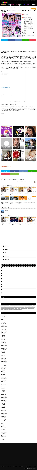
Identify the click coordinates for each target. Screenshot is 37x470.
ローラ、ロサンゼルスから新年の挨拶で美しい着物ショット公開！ (22, 193)
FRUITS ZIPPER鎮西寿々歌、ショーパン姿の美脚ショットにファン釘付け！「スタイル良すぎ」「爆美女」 (17, 281)
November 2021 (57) (4, 397)
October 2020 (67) (3, 416)
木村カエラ (8, 166)
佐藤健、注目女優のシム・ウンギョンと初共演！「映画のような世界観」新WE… (14, 202)
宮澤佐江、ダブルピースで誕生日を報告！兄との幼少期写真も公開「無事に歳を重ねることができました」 (17, 286)
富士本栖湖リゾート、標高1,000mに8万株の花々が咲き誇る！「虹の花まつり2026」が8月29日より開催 (17, 278)
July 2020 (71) (3, 420)
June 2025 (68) (3, 335)
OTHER (28, 4)
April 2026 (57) (3, 320)
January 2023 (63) (3, 377)
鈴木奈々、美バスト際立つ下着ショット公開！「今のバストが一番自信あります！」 (14, 289)
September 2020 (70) (4, 417)
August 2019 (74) (3, 436)
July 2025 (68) (3, 333)
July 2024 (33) (3, 351)
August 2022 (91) (3, 384)
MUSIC (24, 4)
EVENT (21, 4)
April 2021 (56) (3, 407)
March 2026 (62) (3, 322)
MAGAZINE (17, 4)
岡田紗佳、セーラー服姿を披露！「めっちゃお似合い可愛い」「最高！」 (12, 267)
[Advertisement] (18, 47)
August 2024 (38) (3, 349)
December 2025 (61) (4, 326)
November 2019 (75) (4, 432)
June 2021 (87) (3, 404)
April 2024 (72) (3, 355)
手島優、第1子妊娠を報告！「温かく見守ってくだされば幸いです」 (31, 202)
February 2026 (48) (3, 323)
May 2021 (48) (3, 406)
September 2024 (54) (4, 348)
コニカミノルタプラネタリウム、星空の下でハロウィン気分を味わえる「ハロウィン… (14, 224)
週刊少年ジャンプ (17, 309)
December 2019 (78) (4, 430)
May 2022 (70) (3, 388)
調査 (13, 309)
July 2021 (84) (3, 403)
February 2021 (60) (3, 410)
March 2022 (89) (3, 391)
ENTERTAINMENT (3, 4)
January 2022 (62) (3, 394)
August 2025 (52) (3, 332)
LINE (6, 252)
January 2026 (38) (3, 325)
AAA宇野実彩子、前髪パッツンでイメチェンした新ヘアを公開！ (31, 193)
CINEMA (9, 4)
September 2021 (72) (4, 400)
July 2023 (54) (3, 368)
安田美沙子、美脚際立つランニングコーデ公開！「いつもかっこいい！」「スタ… (5, 194)
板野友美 (2, 309)
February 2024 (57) (3, 358)
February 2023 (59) (3, 375)
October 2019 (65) (3, 433)
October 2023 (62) (3, 364)
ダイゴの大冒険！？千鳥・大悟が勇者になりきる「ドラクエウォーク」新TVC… (5, 202)
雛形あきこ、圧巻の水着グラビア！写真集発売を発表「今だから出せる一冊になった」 (14, 270)
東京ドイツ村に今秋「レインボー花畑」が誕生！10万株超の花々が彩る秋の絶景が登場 (14, 275)
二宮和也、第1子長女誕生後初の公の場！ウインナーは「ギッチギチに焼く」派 (22, 202)
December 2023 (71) (4, 361)
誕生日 (12, 309)
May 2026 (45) (3, 319)
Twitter (6, 249)
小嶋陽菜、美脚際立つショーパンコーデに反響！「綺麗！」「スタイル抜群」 (5, 224)
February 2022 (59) (3, 393)
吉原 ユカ (6, 210)
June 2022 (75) (3, 387)
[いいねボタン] (2, 113)
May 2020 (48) (3, 423)
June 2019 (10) (3, 439)
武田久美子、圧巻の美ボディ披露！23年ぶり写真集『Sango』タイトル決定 (13, 292)
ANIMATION (12, 4)
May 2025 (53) (3, 336)
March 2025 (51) (3, 339)
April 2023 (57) (3, 372)
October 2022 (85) (3, 381)
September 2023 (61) (4, 365)
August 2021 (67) (3, 401)
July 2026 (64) (3, 316)
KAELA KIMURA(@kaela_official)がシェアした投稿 (12, 101)
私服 (6, 309)
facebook (7, 246)
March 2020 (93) (3, 426)
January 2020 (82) (3, 429)
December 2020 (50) (4, 413)
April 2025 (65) (3, 338)
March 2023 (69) (3, 374)
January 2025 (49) (3, 342)
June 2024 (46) (3, 352)
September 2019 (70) (4, 435)
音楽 (20, 309)
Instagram (7, 259)
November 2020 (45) (4, 414)
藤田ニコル (9, 309)
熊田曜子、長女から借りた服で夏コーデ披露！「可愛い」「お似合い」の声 (31, 224)
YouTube (7, 256)
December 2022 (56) (4, 378)
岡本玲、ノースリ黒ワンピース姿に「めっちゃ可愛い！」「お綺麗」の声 (22, 224)
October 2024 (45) (3, 346)
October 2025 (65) (3, 329)
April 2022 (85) (3, 390)
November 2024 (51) (4, 345)
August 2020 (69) (3, 419)
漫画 (4, 309)
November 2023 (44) (4, 362)
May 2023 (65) (3, 371)
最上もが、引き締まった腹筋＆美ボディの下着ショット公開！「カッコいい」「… (14, 194)
